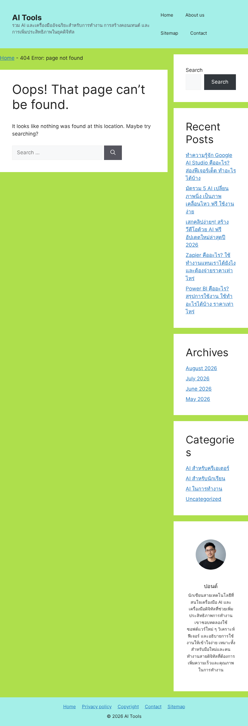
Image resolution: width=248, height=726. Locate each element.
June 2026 (199, 389)
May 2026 (198, 399)
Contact (198, 33)
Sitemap (169, 33)
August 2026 (201, 368)
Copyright (128, 706)
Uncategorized (203, 499)
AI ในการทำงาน (204, 489)
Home (167, 15)
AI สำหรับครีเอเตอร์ (207, 468)
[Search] (113, 153)
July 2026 (198, 379)
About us (194, 15)
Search (194, 70)
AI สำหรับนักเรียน (205, 478)
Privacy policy (97, 706)
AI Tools (27, 17)
